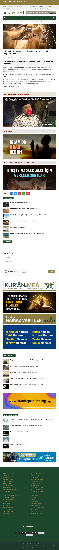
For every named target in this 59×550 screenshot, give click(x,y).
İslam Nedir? (6, 477)
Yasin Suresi (34, 495)
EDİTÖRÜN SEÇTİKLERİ (10, 415)
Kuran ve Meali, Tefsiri (9, 489)
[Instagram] (38, 8)
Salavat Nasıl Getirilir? (37, 487)
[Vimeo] (32, 533)
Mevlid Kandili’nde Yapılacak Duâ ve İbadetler (23, 432)
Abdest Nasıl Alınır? (36, 481)
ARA (4, 8)
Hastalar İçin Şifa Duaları (10, 479)
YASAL (20, 6)
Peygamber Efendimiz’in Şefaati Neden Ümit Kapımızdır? (26, 360)
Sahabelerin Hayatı (36, 503)
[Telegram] (47, 8)
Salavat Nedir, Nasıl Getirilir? (18, 444)
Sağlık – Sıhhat (7, 509)
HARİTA (16, 6)
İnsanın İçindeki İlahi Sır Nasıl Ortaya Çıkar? (15, 1)
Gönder (51, 271)
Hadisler (33, 499)
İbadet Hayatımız (8, 507)
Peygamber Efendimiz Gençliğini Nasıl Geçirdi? (23, 372)
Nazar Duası (34, 477)
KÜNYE (4, 6)
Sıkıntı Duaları (35, 475)
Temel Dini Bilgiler (8, 511)
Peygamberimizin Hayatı (38, 479)
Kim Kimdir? (6, 513)
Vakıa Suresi (34, 501)
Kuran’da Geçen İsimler (37, 473)
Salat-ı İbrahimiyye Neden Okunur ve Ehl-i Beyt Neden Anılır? (27, 378)
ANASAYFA (7, 21)
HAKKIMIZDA (10, 6)
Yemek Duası (7, 505)
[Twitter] (35, 8)
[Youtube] (40, 8)
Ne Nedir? (33, 497)
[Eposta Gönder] (28, 193)
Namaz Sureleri (7, 483)
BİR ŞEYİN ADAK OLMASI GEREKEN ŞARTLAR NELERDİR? (19, 162)
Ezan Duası (34, 511)
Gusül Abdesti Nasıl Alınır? (10, 481)
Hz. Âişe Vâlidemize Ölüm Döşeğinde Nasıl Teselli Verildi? (26, 384)
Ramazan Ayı (6, 501)
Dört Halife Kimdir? (8, 497)
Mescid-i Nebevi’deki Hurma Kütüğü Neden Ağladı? (24, 366)
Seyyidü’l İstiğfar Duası (37, 507)
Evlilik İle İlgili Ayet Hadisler (11, 495)
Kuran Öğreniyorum (36, 513)
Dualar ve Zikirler (8, 475)
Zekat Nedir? (6, 503)
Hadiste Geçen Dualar (37, 491)
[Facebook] (33, 8)
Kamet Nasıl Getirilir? (9, 499)
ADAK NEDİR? (8, 131)
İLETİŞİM (8, 8)
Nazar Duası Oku (35, 505)
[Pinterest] (45, 8)
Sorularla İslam (14, 21)
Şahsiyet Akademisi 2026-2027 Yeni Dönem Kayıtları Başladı (27, 425)
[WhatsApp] (42, 8)
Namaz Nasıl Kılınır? (9, 473)
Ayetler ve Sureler (8, 485)
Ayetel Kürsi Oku (35, 483)
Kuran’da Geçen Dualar (37, 489)
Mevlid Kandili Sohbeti (16, 438)
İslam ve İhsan (7, 89)
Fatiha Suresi (34, 509)
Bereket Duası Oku (36, 485)
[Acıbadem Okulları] (29, 457)
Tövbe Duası (6, 491)
